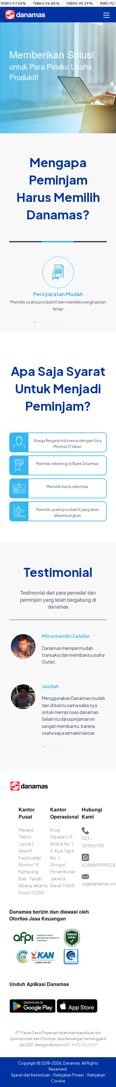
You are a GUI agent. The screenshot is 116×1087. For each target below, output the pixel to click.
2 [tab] (44, 322)
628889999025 (98, 865)
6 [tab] (81, 322)
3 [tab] (53, 322)
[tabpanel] (58, 287)
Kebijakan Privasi (69, 1075)
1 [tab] (35, 322)
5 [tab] (72, 322)
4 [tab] (63, 322)
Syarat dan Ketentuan (31, 1075)
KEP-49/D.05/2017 (80, 1045)
